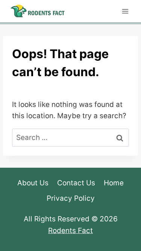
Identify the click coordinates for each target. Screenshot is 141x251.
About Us (33, 183)
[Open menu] (125, 11)
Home (114, 183)
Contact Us (76, 183)
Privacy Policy (71, 198)
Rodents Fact (70, 230)
